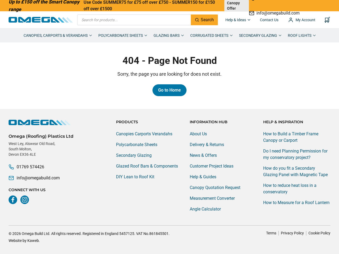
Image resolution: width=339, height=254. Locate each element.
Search (207, 19)
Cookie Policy (319, 233)
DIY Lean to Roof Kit (135, 176)
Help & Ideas (235, 20)
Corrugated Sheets (209, 35)
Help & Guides (203, 176)
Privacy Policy (292, 233)
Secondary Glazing (258, 35)
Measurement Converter (212, 198)
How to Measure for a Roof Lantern (296, 202)
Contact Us (269, 20)
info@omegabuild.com (38, 177)
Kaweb (33, 240)
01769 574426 (30, 166)
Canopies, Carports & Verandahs (56, 35)
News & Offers (203, 155)
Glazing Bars (167, 35)
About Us (198, 133)
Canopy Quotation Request (215, 187)
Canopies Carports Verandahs (144, 133)
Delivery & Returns (207, 144)
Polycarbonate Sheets (120, 35)
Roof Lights (299, 35)
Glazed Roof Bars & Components (147, 166)
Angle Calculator (205, 209)
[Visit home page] (41, 122)
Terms (271, 233)
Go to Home (169, 90)
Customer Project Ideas (211, 166)
